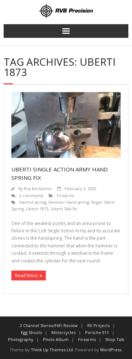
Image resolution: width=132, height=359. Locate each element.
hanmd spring (32, 202)
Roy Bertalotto (38, 188)
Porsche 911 (97, 332)
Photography (20, 339)
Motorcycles (63, 332)
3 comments (31, 195)
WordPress (110, 349)
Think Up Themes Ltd (52, 349)
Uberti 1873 (37, 208)
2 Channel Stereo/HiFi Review (49, 325)
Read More (26, 275)
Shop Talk (114, 339)
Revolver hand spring (68, 202)
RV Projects (98, 325)
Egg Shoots (31, 332)
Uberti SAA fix (64, 208)
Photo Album (56, 339)
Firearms (65, 195)
